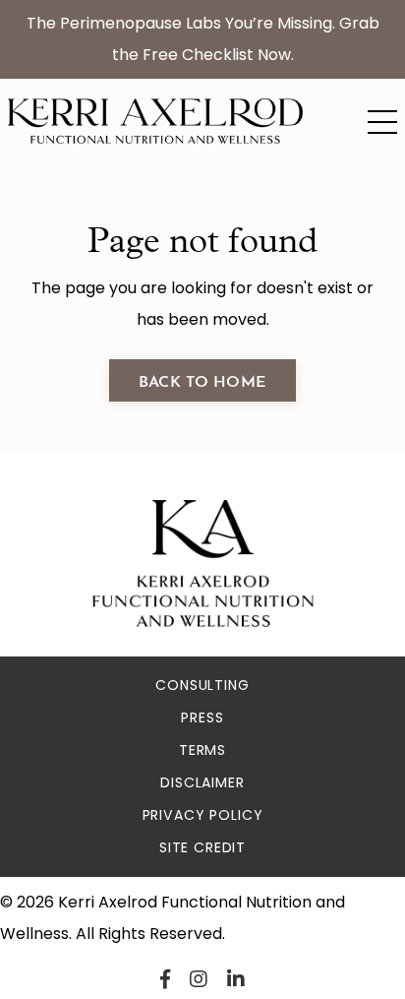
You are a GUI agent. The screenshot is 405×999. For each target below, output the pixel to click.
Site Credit (202, 847)
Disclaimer (202, 782)
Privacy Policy (203, 815)
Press (202, 717)
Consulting (202, 685)
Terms (202, 750)
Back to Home (202, 379)
